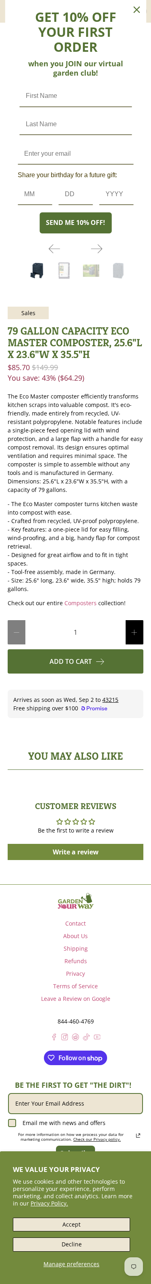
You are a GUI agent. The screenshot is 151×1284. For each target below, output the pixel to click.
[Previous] (54, 249)
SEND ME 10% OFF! (75, 222)
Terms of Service (75, 986)
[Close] (136, 9)
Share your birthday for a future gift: (67, 175)
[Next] (97, 249)
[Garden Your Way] (76, 901)
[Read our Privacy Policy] (138, 1135)
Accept (71, 1224)
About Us (75, 936)
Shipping (76, 948)
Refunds (75, 961)
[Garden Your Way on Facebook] (54, 1038)
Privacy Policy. (49, 1203)
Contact (75, 923)
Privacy (75, 973)
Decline (72, 1244)
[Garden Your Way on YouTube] (97, 1038)
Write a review (76, 852)
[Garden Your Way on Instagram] (64, 1038)
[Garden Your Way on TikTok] (86, 1038)
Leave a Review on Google (75, 998)
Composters (80, 603)
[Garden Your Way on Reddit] (75, 1038)
